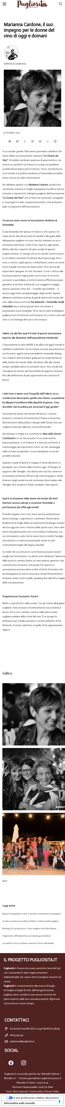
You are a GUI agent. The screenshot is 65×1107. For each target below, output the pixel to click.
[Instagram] (23, 1063)
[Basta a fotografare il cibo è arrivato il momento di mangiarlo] (32, 914)
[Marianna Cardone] (33, 714)
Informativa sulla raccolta (19, 1103)
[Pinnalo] (40, 141)
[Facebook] (11, 1063)
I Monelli (45, 1073)
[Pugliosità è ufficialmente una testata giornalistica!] (32, 936)
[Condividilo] (17, 141)
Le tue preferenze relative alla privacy (35, 1097)
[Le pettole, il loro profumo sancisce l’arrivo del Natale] (32, 943)
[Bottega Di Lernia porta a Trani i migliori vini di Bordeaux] (32, 928)
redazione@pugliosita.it (22, 1041)
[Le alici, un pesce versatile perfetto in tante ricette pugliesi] (32, 921)
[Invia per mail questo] (10, 141)
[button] (5, 4)
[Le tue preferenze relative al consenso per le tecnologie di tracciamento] (59, 1101)
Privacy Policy (52, 1091)
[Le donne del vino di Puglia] (33, 844)
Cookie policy (36, 1091)
